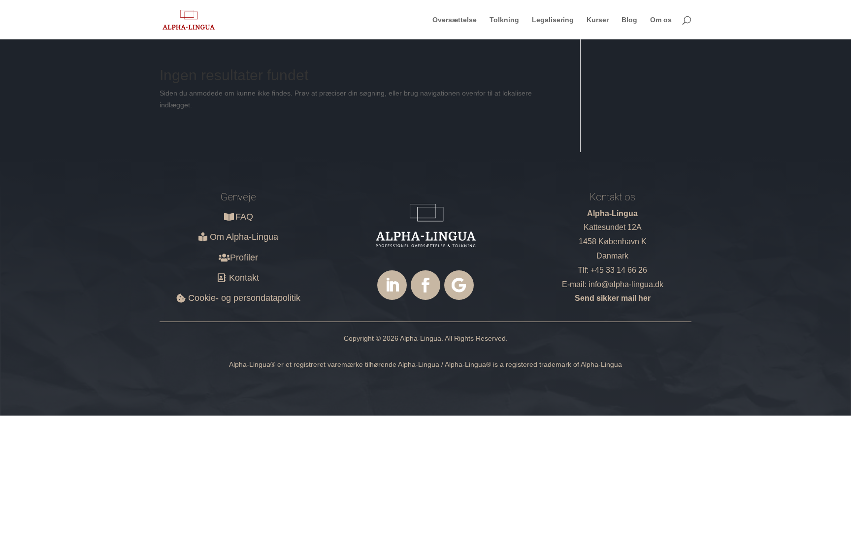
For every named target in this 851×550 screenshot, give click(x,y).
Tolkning (504, 20)
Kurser (598, 20)
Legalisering (553, 20)
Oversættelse (454, 20)
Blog (629, 20)
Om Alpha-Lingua (244, 237)
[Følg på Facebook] (425, 285)
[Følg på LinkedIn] (392, 285)
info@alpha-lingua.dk (626, 284)
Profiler (244, 257)
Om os (661, 20)
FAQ (244, 217)
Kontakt (244, 278)
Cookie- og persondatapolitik (244, 298)
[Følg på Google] (459, 285)
